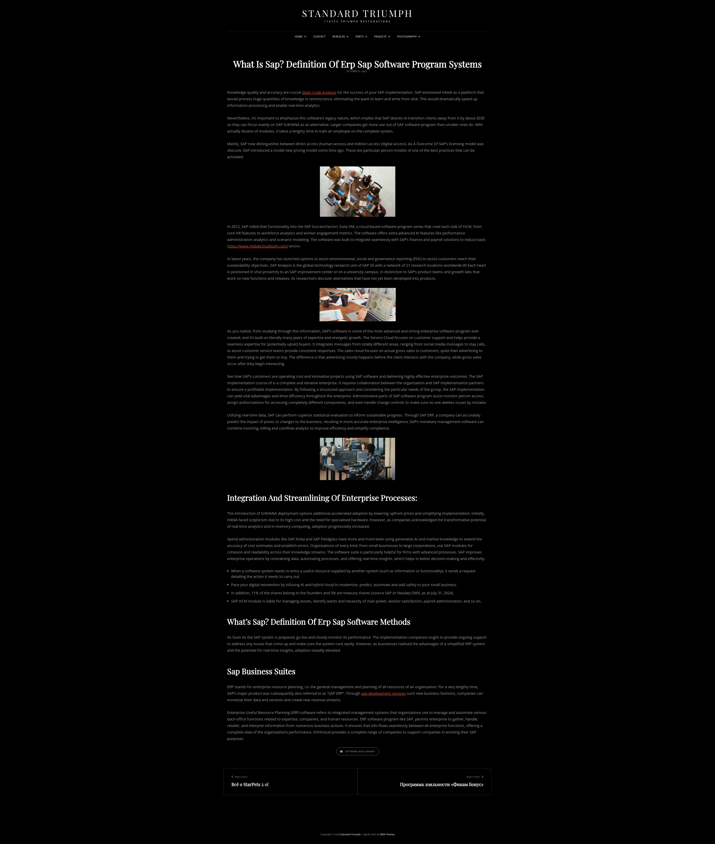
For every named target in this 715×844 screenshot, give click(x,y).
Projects (380, 36)
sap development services (383, 693)
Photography (407, 36)
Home (299, 36)
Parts (360, 36)
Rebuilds (339, 36)
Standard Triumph (357, 13)
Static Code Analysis (319, 92)
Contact (319, 36)
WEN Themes (387, 834)
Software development (360, 751)
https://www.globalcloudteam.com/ (257, 246)
